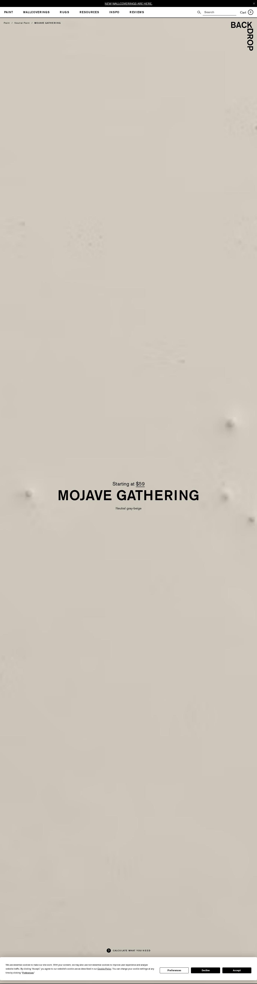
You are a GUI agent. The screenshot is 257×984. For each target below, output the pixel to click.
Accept (237, 970)
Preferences (174, 970)
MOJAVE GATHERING (47, 22)
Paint (7, 22)
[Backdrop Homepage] (242, 50)
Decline (206, 970)
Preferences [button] (28, 972)
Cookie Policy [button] (104, 968)
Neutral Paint (22, 22)
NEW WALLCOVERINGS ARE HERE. (128, 3)
